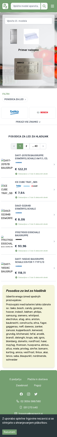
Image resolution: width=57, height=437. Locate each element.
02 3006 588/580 (31, 401)
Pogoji (37, 385)
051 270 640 (31, 407)
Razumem (9, 432)
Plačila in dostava (38, 379)
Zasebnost (22, 385)
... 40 (35, 146)
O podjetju (15, 379)
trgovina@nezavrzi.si (31, 413)
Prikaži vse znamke (27, 122)
